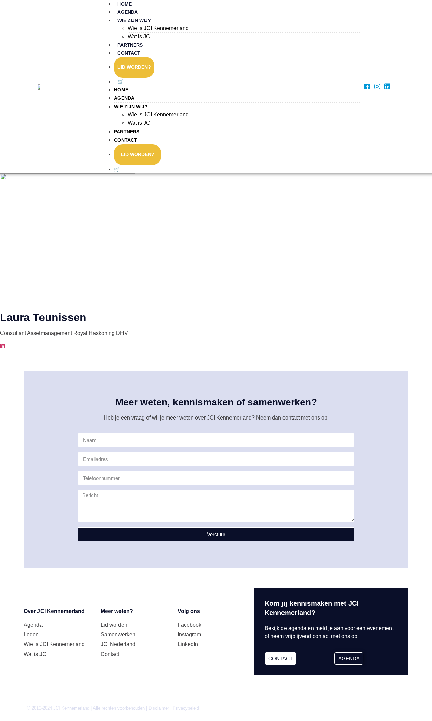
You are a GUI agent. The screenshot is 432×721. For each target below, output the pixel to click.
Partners (130, 45)
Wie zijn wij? (134, 20)
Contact (128, 53)
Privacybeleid (186, 708)
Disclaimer (158, 708)
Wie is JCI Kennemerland (158, 28)
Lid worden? (134, 67)
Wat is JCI (140, 36)
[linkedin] (2, 346)
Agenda (127, 12)
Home (124, 4)
